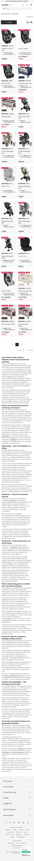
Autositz (13, 438)
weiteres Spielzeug (18, 752)
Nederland (19, 834)
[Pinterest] (10, 822)
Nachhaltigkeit (8, 815)
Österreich (8, 830)
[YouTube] (23, 822)
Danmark (18, 832)
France (7, 834)
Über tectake (7, 781)
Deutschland (10, 832)
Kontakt (6, 798)
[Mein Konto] (23, 5)
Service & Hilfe (8, 787)
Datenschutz (10, 843)
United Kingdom (20, 837)
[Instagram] (19, 822)
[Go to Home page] (7, 5)
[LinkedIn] (27, 822)
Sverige (12, 837)
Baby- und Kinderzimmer (12, 675)
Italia (12, 834)
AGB (17, 843)
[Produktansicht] (27, 22)
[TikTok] (14, 822)
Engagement (7, 803)
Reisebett (14, 439)
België (15, 830)
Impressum (24, 843)
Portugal (26, 834)
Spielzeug (20, 748)
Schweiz (21, 830)
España (25, 832)
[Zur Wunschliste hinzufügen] (15, 30)
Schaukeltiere (6, 752)
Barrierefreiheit (17, 848)
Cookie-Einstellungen (17, 845)
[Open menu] (31, 5)
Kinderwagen (5, 436)
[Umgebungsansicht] (31, 22)
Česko (27, 830)
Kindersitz (13, 500)
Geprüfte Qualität (9, 809)
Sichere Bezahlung (9, 792)
